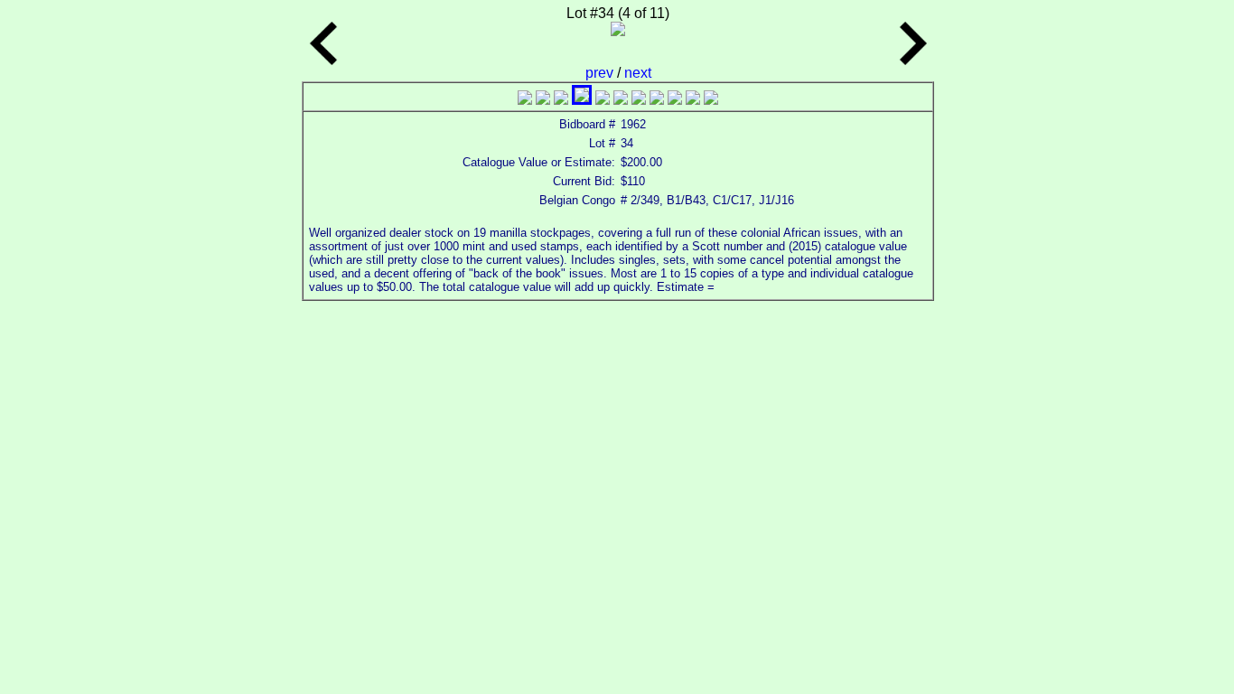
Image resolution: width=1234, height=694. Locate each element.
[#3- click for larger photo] (561, 100)
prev (601, 72)
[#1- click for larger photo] (525, 100)
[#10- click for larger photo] (693, 100)
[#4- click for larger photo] (582, 100)
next (637, 72)
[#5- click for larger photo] (602, 100)
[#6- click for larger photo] (620, 100)
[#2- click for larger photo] (543, 100)
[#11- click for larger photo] (711, 100)
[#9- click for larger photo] (675, 100)
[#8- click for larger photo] (657, 100)
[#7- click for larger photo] (638, 100)
